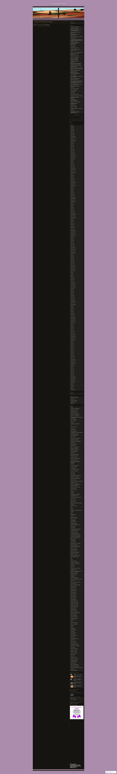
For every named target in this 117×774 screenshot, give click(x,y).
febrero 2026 (73, 133)
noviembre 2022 (73, 182)
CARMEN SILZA (73, 429)
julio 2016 (72, 289)
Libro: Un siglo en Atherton (75, 88)
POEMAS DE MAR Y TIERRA (75, 101)
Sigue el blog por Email (74, 689)
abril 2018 (72, 259)
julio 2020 (72, 220)
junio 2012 (72, 350)
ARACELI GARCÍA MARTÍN (75, 414)
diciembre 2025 (73, 136)
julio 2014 (72, 324)
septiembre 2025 (73, 140)
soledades (48, 25)
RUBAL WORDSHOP (74, 615)
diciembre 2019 (73, 230)
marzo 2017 (72, 278)
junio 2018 (72, 256)
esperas (42, 25)
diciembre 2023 (73, 168)
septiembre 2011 (73, 363)
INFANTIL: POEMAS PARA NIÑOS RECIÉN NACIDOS (76, 66)
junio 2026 (72, 127)
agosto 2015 (73, 305)
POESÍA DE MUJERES (74, 577)
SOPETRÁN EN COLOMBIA (75, 645)
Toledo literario (73, 654)
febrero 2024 (73, 165)
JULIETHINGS (73, 527)
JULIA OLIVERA (73, 526)
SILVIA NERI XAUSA (74, 635)
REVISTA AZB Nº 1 (74, 587)
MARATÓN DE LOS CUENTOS (75, 543)
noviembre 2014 (73, 318)
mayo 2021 (72, 205)
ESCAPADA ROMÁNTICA (75, 485)
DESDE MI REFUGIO (74, 444)
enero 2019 (72, 246)
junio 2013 (72, 343)
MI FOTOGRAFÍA (73, 91)
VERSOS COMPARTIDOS (75, 664)
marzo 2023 (72, 178)
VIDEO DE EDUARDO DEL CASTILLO (77, 667)
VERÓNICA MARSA (74, 661)
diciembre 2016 (73, 282)
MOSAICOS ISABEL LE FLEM (75, 555)
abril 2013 (72, 346)
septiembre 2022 (73, 185)
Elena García (73, 472)
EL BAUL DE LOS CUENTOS (75, 458)
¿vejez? (75, 674)
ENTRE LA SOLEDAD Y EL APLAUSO (77, 481)
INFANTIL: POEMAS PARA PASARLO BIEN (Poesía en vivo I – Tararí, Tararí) (77, 68)
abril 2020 (72, 224)
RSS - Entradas (73, 698)
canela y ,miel (73, 428)
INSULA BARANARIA (74, 517)
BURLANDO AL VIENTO (74, 397)
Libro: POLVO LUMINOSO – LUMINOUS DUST (75, 112)
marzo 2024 (72, 163)
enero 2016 (72, 298)
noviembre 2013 (73, 336)
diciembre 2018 (73, 247)
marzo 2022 (72, 192)
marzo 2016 (72, 295)
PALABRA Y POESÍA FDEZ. (75, 562)
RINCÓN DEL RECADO (74, 606)
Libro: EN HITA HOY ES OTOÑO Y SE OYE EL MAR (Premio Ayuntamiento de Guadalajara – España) (77, 82)
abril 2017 (72, 276)
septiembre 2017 (73, 269)
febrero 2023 (73, 179)
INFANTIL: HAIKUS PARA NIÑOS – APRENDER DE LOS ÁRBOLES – (76, 64)
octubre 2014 (73, 320)
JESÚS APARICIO (73, 521)
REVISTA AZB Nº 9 (74, 599)
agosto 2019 (73, 236)
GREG (72, 507)
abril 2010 (72, 388)
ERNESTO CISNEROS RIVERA (76, 484)
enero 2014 (72, 333)
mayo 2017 (72, 275)
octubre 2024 (73, 156)
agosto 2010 (73, 382)
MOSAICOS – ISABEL (74, 553)
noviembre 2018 (73, 249)
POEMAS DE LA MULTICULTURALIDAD (74, 100)
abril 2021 (72, 207)
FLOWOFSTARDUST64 (74, 495)
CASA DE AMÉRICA (74, 431)
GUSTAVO (72, 511)
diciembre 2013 (73, 334)
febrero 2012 (73, 356)
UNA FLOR (72, 403)
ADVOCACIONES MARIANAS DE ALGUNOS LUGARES (76, 30)
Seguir (72, 694)
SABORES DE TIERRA (74, 618)
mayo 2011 (72, 369)
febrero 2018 (73, 262)
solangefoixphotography (74, 638)
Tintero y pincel (80, 674)
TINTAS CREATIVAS (74, 650)
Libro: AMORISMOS (74, 74)
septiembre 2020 (73, 217)
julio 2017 (72, 272)
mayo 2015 (72, 310)
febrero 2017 (73, 279)
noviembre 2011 (73, 360)
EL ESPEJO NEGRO (74, 466)
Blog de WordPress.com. (36, 771)
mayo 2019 (72, 240)
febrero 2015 (73, 314)
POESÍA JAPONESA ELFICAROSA (76, 579)
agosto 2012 (73, 347)
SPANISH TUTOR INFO (74, 648)
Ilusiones (45, 25)
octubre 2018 (73, 250)
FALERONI (72, 492)
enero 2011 (72, 375)
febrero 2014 (73, 331)
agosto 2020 (73, 218)
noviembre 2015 (73, 301)
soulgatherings (73, 647)
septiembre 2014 (73, 321)
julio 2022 (72, 188)
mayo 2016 (72, 292)
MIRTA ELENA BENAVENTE (75, 552)
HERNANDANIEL (73, 514)
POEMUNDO (73, 576)
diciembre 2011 (73, 359)
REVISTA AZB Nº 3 (74, 590)
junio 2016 (72, 291)
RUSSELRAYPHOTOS (74, 616)
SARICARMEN (73, 628)
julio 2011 (72, 366)
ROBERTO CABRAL (74, 609)
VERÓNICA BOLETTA (74, 660)
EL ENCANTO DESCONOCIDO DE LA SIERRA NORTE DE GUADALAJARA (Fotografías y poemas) (77, 40)
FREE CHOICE (73, 501)
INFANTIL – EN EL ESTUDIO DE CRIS (77, 52)
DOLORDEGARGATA (74, 451)
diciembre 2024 (73, 153)
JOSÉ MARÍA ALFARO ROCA (75, 524)
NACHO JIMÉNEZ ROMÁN (75, 556)
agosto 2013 (73, 340)
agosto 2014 (73, 323)
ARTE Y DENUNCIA (74, 419)
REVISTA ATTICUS (73, 586)
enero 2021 (72, 211)
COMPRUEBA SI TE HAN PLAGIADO (76, 432)
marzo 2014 (72, 330)
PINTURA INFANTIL (74, 569)
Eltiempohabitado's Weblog (58, 4)
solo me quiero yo (73, 641)
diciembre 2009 (73, 389)
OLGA (72, 559)
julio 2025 (72, 143)
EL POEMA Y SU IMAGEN (75, 469)
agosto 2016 (73, 288)
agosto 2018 (73, 253)
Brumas (39, 25)
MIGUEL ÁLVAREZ (74, 550)
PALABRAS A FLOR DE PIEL (75, 563)
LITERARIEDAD (73, 540)
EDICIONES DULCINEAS (75, 454)
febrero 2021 (73, 210)
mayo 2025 (72, 146)
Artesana (72, 422)
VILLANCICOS (73, 110)
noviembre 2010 (73, 378)
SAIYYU (72, 621)
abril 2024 (72, 162)
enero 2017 (72, 281)
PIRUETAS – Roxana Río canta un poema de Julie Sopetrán (76, 571)
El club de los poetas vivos (75, 465)
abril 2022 (72, 191)
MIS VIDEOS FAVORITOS (75, 94)
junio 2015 (72, 308)
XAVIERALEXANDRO (74, 670)
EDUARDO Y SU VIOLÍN (74, 455)
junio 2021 (72, 204)
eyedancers (72, 491)
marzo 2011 (72, 372)
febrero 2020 (73, 227)
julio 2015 (72, 307)
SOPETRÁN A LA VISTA (74, 644)
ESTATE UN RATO (73, 488)
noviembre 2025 (73, 137)
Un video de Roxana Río (74, 658)
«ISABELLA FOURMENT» (75, 28)
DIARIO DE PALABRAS (74, 448)
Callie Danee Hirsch (74, 426)
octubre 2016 (73, 285)
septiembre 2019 (73, 234)
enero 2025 (72, 152)
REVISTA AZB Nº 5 (74, 593)
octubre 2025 (73, 139)
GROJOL (72, 508)
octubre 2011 (73, 362)
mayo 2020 (72, 223)
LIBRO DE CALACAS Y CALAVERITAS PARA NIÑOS (75, 73)
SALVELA (72, 625)
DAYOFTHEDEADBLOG (74, 435)
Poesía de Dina (73, 580)
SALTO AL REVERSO (74, 622)
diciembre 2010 (73, 376)
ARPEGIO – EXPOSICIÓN (75, 415)
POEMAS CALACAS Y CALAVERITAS (77, 95)
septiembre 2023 (73, 172)
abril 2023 (72, 176)
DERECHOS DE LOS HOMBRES (76, 441)
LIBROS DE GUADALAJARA (75, 537)
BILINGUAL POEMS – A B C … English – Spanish (75, 35)
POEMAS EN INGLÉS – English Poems (74, 104)
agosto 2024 (73, 159)
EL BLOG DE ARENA (74, 460)
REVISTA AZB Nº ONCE (74, 603)
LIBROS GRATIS (73, 539)
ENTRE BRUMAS (73, 401)
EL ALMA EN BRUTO (74, 457)
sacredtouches (73, 619)
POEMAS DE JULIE (74, 574)
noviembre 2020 (73, 214)
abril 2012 (72, 353)
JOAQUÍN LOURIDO (74, 523)
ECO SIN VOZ (73, 452)
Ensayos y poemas (74, 479)
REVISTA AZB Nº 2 (74, 589)
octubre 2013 (73, 337)
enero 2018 (72, 263)
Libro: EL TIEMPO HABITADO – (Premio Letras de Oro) (76, 79)
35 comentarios (46, 24)
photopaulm (72, 566)
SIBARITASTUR (73, 634)
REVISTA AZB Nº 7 (74, 596)
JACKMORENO (73, 520)
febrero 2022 (73, 194)
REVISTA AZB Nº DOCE (74, 602)
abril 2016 (72, 294)
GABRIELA (72, 504)
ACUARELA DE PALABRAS (75, 408)
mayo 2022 (72, 189)
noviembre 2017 (73, 266)
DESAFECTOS (73, 442)
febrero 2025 (73, 150)
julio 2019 (72, 237)
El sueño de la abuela (74, 471)
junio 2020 (72, 221)
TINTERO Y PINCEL (74, 651)
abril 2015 (72, 311)
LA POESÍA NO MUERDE (75, 533)
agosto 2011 (73, 365)
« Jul (70, 122)
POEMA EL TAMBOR (74, 573)
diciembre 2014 (73, 317)
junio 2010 (72, 385)
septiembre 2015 (73, 304)
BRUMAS (35, 24)
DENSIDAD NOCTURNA (74, 439)
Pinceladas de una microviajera (75, 568)
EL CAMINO (72, 463)
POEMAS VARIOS (73, 105)
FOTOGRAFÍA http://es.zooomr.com (76, 497)
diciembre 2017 (73, 265)
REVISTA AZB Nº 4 (74, 592)
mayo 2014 (72, 327)
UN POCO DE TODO (74, 657)
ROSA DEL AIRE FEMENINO (75, 612)
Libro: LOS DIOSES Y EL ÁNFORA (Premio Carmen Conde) (76, 84)
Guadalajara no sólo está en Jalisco (76, 510)
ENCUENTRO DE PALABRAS (75, 478)
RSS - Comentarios (74, 699)
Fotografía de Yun (73, 498)
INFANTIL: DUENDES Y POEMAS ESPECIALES (74, 59)
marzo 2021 (72, 208)
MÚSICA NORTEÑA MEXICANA (75, 546)
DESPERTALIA (73, 445)
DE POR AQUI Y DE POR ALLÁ (76, 438)
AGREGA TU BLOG (74, 411)
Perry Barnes (73, 565)
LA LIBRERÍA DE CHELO (74, 530)
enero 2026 (72, 134)
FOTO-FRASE (73, 46)
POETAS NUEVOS (74, 583)
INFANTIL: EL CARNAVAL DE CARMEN (75, 61)
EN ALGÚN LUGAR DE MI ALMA (76, 475)
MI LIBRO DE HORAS (74, 549)
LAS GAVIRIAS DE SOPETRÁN (76, 536)
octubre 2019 (73, 233)
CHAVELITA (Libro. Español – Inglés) (76, 36)
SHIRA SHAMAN (73, 632)
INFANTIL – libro (73, 50)
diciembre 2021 (73, 197)
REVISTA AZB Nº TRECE (74, 605)
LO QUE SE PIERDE (74, 400)
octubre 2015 (73, 302)
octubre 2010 (73, 379)
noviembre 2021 (73, 198)
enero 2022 (72, 195)
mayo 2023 (72, 175)
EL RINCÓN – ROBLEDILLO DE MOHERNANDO (75, 43)
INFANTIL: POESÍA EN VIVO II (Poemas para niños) (75, 70)
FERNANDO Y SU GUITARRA (75, 494)
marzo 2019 (72, 243)
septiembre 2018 (73, 252)
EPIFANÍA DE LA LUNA (74, 482)
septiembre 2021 (73, 201)
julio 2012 (72, 349)
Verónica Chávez (73, 663)
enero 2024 (72, 166)
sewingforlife (72, 631)
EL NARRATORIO (73, 468)
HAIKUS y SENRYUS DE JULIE (76, 49)
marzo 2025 (72, 149)
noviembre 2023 (73, 169)
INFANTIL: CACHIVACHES (75, 57)
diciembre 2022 (73, 181)
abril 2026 (72, 130)
